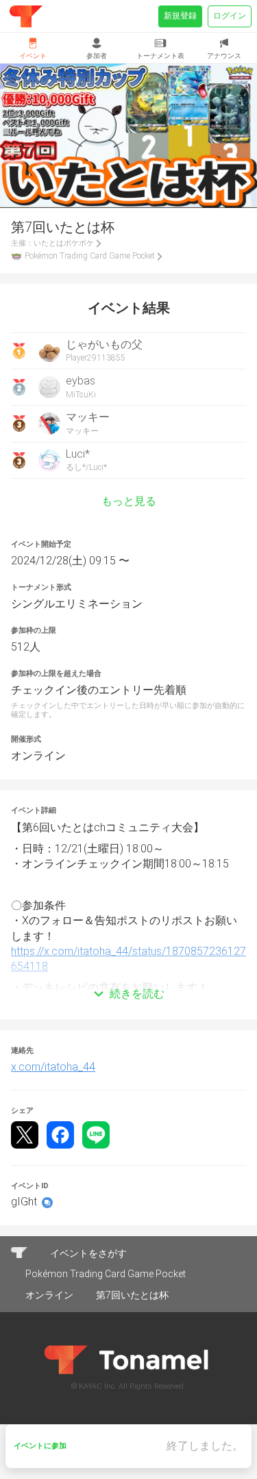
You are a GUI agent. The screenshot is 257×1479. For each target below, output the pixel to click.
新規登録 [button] (180, 16)
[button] (128, 973)
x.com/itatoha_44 (53, 1066)
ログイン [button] (229, 16)
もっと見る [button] (128, 501)
